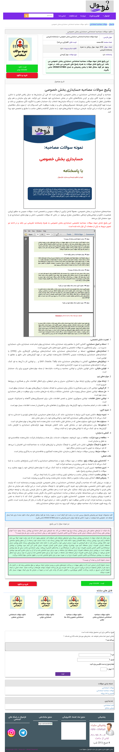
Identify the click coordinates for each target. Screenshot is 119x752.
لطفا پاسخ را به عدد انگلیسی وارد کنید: (102, 664)
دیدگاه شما (110, 640)
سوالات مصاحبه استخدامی (98, 24)
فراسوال (106, 16)
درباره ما (83, 16)
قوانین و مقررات (94, 16)
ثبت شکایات (73, 16)
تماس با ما (62, 16)
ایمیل (111, 659)
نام (112, 655)
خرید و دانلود (22, 75)
